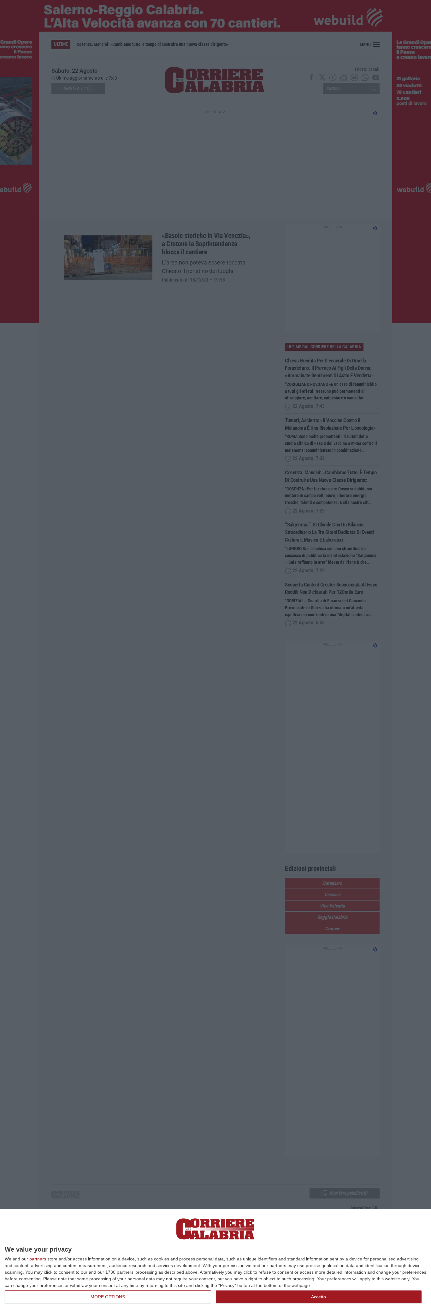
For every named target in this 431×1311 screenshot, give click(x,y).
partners (37, 1259)
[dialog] (215, 1260)
